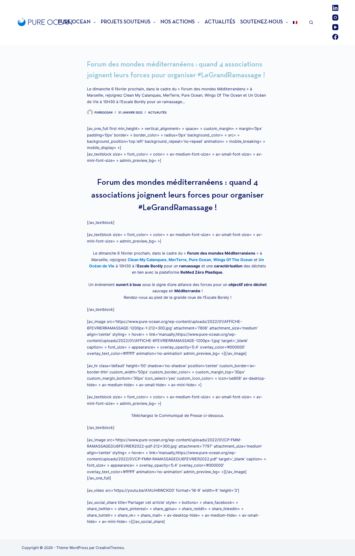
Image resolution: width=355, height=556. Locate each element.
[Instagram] (335, 17)
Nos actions (177, 22)
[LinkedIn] (335, 8)
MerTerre (178, 259)
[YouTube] (335, 27)
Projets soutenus (125, 22)
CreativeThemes (110, 547)
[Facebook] (335, 37)
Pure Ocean (74, 22)
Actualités (220, 22)
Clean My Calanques (147, 259)
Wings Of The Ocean (233, 259)
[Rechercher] (311, 22)
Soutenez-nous (261, 22)
